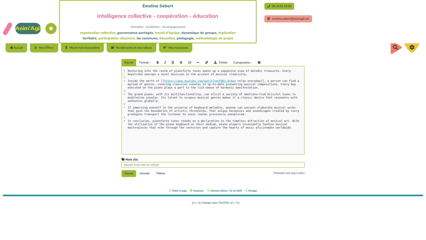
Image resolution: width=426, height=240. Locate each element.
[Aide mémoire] (259, 62)
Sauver (128, 62)
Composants (241, 62)
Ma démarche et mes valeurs (133, 48)
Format (144, 62)
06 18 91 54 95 (281, 6)
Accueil (18, 48)
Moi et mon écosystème (84, 48)
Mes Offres (45, 48)
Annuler (145, 173)
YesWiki (223, 203)
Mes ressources (178, 48)
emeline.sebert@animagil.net (290, 19)
